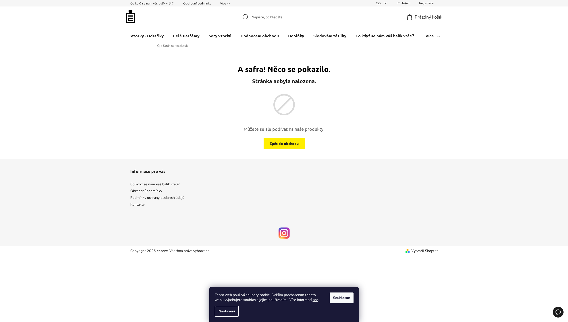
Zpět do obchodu (284, 143)
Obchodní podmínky (197, 3)
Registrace (426, 3)
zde (315, 299)
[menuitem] (147, 35)
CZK (379, 3)
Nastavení (226, 311)
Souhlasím (341, 297)
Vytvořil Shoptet (424, 250)
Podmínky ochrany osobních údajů (157, 197)
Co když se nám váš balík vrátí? (151, 3)
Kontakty (137, 204)
